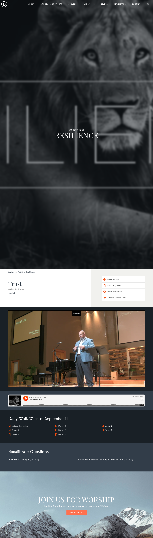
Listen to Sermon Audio (116, 298)
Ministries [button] (89, 4)
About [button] (31, 4)
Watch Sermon (113, 279)
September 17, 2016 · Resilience (21, 272)
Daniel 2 (15, 430)
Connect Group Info (51, 4)
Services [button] (73, 4)
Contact (136, 4)
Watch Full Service (114, 292)
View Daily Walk (114, 285)
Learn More (76, 512)
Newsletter (120, 4)
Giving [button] (104, 4)
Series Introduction (20, 426)
